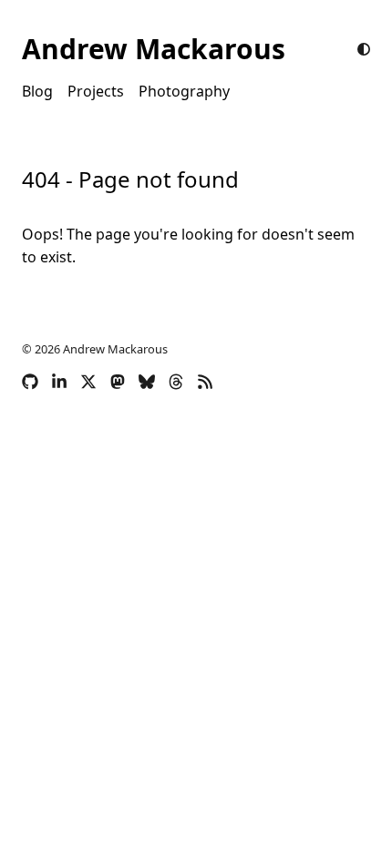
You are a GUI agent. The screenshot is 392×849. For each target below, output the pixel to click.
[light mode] (363, 49)
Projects (95, 91)
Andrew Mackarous (153, 49)
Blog (37, 91)
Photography (184, 91)
